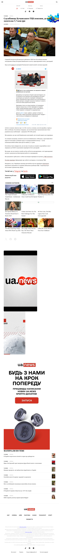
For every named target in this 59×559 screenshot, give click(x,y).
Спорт (50, 515)
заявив (13, 65)
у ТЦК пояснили (47, 156)
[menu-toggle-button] (2, 2)
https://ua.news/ (22, 526)
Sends (25, 171)
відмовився (45, 163)
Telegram (17, 171)
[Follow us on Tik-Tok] (25, 11)
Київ (20, 515)
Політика (27, 515)
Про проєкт (13, 552)
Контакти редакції (44, 552)
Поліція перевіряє (10, 160)
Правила (21, 552)
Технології (42, 515)
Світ (8, 515)
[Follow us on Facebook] (29, 11)
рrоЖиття (29, 519)
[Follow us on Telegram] (33, 11)
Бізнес (34, 515)
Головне (6, 16)
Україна (11, 16)
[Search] (57, 2)
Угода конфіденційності (31, 552)
